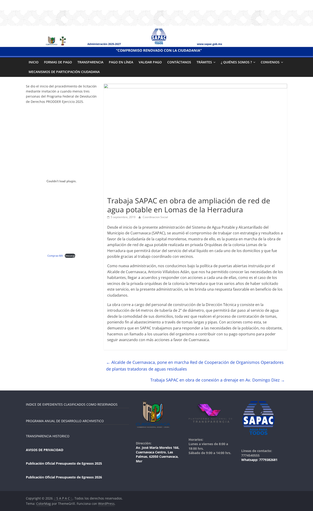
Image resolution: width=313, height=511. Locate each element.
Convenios (270, 62)
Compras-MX (55, 255)
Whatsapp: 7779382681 (259, 460)
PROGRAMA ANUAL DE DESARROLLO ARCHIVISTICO (65, 421)
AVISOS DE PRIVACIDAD (44, 450)
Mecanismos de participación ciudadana (64, 72)
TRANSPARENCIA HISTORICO (47, 436)
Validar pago (150, 62)
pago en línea (121, 62)
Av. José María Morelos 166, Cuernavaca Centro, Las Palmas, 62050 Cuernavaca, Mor (157, 454)
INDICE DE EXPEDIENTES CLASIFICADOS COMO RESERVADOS (72, 404)
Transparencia (90, 62)
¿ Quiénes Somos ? (236, 62)
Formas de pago (58, 62)
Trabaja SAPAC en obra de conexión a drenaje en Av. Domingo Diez (217, 380)
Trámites (204, 62)
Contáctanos (179, 62)
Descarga (70, 255)
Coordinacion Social (155, 217)
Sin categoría (118, 192)
